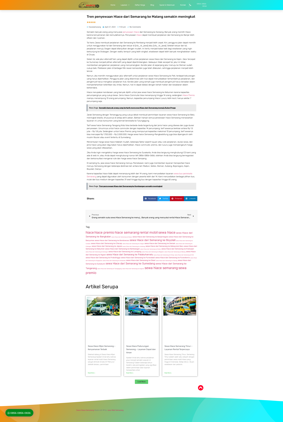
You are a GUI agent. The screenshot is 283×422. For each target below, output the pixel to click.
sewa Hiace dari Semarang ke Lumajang (124, 252)
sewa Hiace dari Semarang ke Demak (159, 243)
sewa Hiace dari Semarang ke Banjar (121, 237)
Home (113, 5)
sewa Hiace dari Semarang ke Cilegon (133, 243)
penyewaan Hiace (131, 32)
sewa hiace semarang (161, 268)
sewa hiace (166, 232)
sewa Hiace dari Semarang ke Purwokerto (172, 258)
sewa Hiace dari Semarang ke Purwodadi (138, 258)
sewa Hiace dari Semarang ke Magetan (153, 252)
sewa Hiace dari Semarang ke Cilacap (106, 243)
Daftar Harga (140, 5)
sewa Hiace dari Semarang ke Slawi (140, 260)
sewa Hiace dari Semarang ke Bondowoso (112, 240)
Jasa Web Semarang (115, 410)
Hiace (139, 35)
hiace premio (104, 232)
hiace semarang (127, 232)
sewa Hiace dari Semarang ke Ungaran (133, 268)
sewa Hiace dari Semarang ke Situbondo (114, 260)
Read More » (91, 373)
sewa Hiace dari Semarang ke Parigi (164, 255)
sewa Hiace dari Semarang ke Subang (166, 260)
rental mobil (149, 232)
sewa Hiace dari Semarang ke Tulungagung (109, 268)
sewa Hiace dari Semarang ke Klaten (150, 249)
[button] (150, 198)
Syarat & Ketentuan (167, 5)
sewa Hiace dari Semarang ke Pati (184, 255)
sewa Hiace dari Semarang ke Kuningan (97, 252)
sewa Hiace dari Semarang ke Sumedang (130, 263)
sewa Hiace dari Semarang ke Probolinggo (103, 258)
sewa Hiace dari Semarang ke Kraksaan (177, 249)
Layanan (124, 5)
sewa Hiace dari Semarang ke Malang (174, 252)
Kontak (183, 5)
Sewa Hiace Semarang (85, 410)
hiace (90, 232)
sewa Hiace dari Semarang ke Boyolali (152, 240)
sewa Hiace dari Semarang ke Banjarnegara (150, 237)
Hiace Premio (189, 95)
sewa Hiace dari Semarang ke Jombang (134, 246)
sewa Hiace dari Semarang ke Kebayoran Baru (164, 246)
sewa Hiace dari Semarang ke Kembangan (122, 249)
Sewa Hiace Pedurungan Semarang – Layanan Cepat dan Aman (141, 349)
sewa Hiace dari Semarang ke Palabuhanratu (129, 254)
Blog (152, 5)
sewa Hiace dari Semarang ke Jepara (107, 246)
